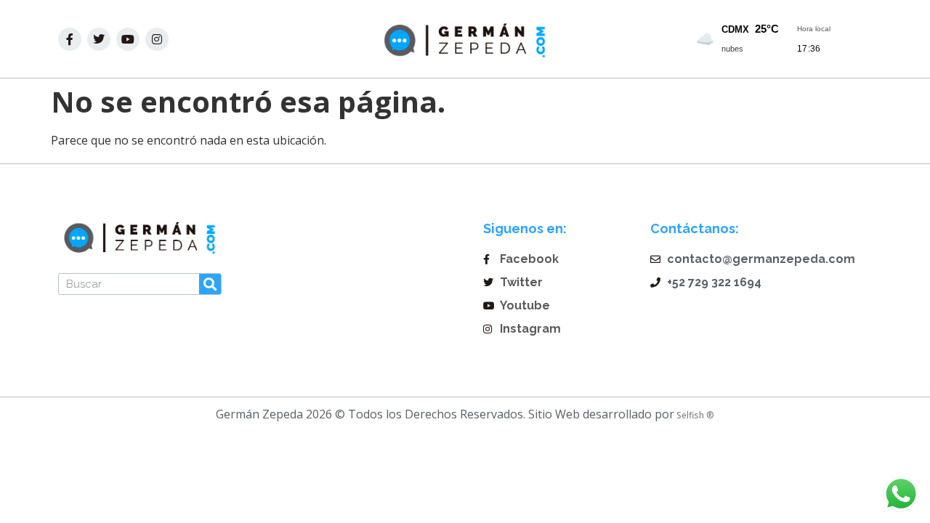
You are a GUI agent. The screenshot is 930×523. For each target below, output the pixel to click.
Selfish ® (694, 415)
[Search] (210, 284)
